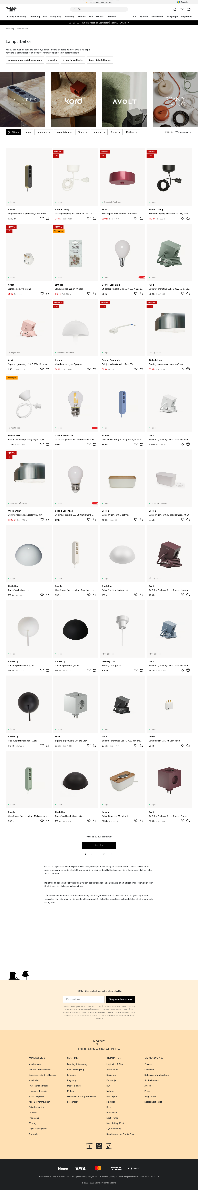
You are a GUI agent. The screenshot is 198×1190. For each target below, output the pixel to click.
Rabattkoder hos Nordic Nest (120, 1134)
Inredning (35, 16)
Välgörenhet (150, 1096)
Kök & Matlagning (52, 16)
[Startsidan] (11, 9)
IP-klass (130, 132)
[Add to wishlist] (42, 218)
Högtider (111, 1101)
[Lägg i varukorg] (47, 218)
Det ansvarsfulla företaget (157, 1075)
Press (147, 1091)
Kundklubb (34, 1080)
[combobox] (184, 2)
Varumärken (157, 16)
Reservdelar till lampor (100, 60)
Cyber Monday (114, 1128)
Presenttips (112, 1112)
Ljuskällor (53, 60)
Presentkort (72, 1101)
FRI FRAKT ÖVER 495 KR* (101, 2)
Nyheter (144, 16)
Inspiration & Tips (115, 1064)
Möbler (99, 16)
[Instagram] (99, 1145)
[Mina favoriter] (181, 9)
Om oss (148, 1064)
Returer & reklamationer (40, 1069)
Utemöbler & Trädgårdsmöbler (81, 1096)
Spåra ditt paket (36, 1096)
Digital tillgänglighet (38, 1128)
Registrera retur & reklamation (43, 1075)
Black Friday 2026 (115, 1123)
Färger (81, 132)
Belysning (70, 16)
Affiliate (148, 1085)
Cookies (33, 1112)
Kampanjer (172, 16)
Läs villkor (99, 1018)
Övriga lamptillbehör (73, 60)
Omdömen (149, 1069)
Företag (32, 1123)
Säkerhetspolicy (36, 1107)
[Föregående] (6, 60)
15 (104, 854)
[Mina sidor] (174, 9)
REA (108, 1085)
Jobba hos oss (152, 1080)
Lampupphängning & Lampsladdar (25, 60)
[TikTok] (108, 1145)
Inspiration (186, 16)
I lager (27, 132)
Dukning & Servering (16, 16)
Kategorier (42, 132)
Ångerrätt (33, 1134)
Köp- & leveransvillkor (39, 1101)
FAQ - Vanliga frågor (38, 1085)
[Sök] (73, 9)
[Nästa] (192, 60)
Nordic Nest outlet (153, 1101)
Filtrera (15, 132)
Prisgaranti (34, 1118)
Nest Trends (112, 1118)
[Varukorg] (188, 9)
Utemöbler (112, 16)
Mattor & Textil (85, 16)
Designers (111, 1075)
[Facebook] (89, 1145)
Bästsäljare (112, 1096)
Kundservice (35, 1064)
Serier (114, 132)
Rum (134, 16)
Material (98, 132)
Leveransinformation (38, 1091)
